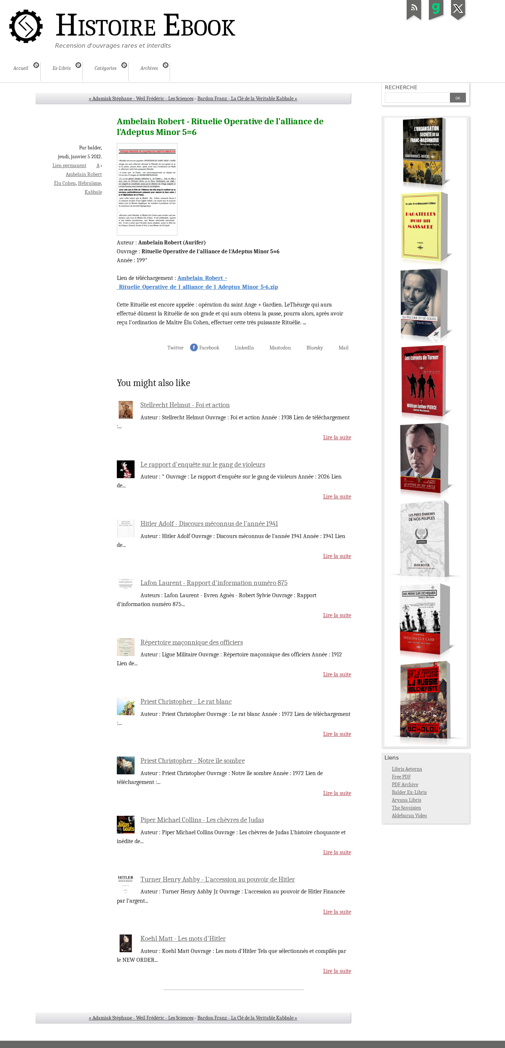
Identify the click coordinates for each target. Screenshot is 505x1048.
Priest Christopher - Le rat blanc (186, 701)
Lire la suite (337, 437)
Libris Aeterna (407, 769)
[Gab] (436, 20)
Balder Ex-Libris (409, 792)
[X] (458, 20)
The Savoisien (406, 808)
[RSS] (414, 20)
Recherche (401, 87)
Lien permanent (69, 165)
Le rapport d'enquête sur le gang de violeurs (202, 464)
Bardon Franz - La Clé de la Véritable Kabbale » (247, 98)
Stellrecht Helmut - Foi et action (185, 405)
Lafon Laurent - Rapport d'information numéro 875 (214, 583)
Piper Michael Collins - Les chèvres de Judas (202, 820)
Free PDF (401, 777)
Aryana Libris (406, 800)
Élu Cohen (65, 183)
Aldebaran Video (409, 815)
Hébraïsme (89, 183)
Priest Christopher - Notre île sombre (192, 761)
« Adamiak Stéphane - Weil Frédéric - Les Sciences (141, 98)
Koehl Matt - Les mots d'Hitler (183, 938)
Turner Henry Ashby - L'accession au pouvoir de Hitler (217, 879)
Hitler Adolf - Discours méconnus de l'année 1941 (209, 524)
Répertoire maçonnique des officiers (191, 642)
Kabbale (93, 192)
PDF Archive (405, 784)
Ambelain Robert (84, 174)
